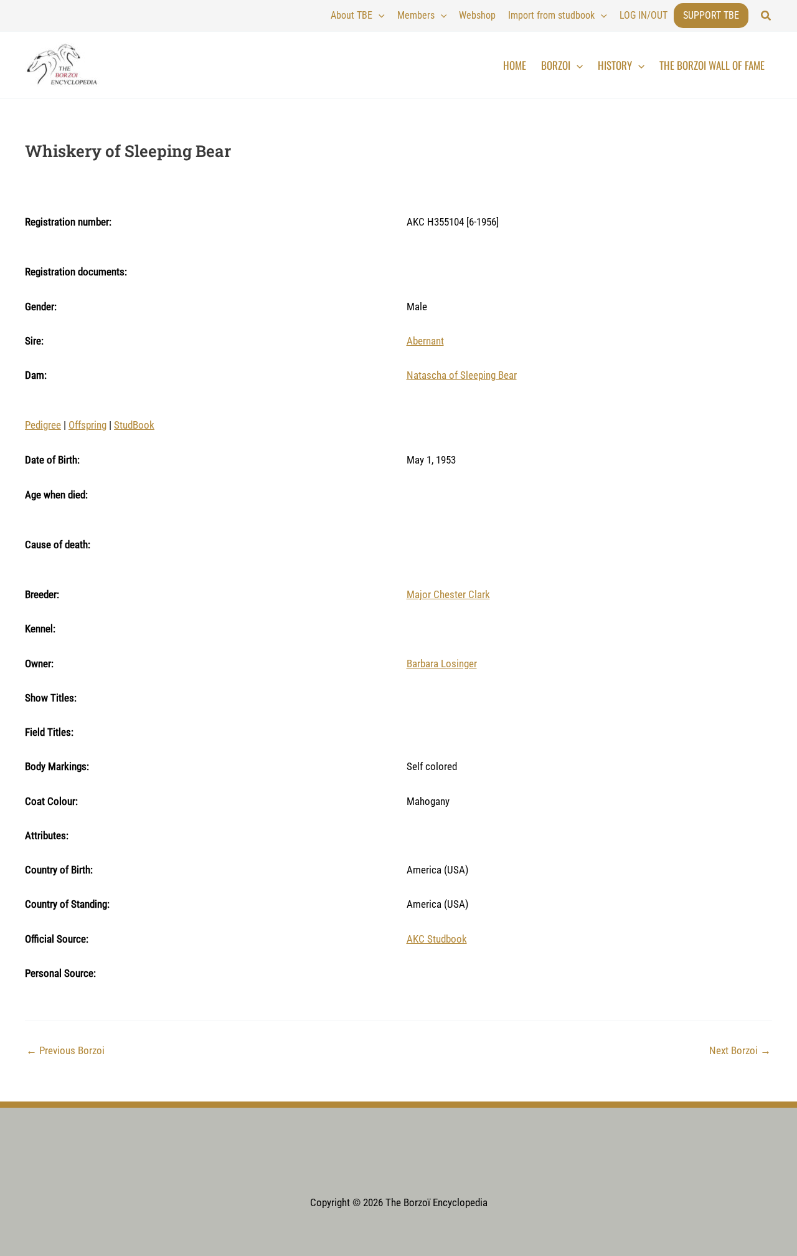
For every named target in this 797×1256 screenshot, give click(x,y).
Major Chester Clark (448, 594)
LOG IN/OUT (643, 15)
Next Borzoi (740, 1050)
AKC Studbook (437, 939)
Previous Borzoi (65, 1050)
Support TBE (711, 15)
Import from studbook (551, 15)
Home (514, 65)
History (615, 65)
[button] (766, 16)
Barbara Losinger (442, 663)
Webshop (477, 15)
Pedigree (43, 425)
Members (416, 15)
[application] (378, 15)
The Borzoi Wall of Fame (712, 65)
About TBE (351, 15)
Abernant (425, 341)
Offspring (87, 425)
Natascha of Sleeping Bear (462, 375)
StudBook (134, 425)
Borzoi (555, 65)
